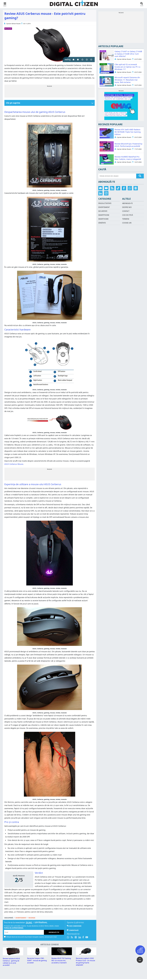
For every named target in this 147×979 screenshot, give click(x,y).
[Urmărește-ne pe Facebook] (83, 937)
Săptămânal (40, 922)
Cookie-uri (126, 223)
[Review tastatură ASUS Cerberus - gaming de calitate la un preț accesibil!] (13, 955)
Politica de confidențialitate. (14, 928)
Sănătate (102, 223)
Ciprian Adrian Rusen (13, 23)
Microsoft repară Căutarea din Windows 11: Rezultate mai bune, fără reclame (127, 79)
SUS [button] (140, 960)
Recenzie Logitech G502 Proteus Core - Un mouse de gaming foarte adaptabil (85, 961)
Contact (125, 211)
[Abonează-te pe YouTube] (87, 937)
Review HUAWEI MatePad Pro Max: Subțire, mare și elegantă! (128, 158)
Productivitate (104, 203)
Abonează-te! (54, 932)
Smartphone (103, 215)
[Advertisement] (49, 91)
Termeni (125, 219)
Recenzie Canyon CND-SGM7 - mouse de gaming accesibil (37, 960)
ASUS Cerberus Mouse (13, 464)
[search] (140, 176)
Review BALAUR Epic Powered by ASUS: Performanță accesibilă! (128, 145)
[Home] (74, 4)
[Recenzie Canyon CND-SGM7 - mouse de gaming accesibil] (37, 954)
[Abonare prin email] (100, 188)
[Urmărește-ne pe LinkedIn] (80, 937)
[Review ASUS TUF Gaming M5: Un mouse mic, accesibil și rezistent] (62, 954)
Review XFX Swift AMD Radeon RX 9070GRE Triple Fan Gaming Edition (128, 132)
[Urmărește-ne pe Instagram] (106, 193)
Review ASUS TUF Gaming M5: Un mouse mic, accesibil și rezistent (61, 960)
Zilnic (29, 922)
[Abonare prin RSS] (72, 937)
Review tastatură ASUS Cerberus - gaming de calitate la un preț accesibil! (11, 961)
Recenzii (31, 918)
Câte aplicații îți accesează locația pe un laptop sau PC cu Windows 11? (127, 66)
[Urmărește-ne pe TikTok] (118, 188)
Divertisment (21, 918)
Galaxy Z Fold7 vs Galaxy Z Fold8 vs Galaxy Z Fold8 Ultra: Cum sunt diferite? (128, 53)
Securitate (102, 211)
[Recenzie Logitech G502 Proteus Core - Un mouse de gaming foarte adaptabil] (86, 954)
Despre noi (127, 207)
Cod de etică (127, 215)
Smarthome (103, 219)
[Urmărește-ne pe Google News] (76, 937)
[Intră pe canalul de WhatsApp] (68, 937)
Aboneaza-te (127, 203)
